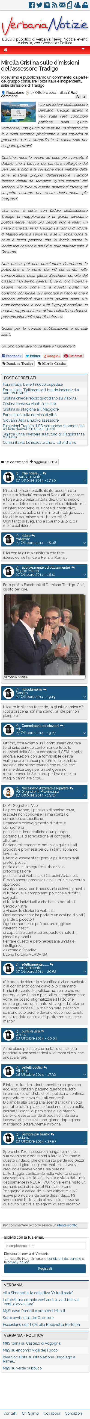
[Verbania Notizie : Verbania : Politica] (45, 35)
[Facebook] (32, 7)
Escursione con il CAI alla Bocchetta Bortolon (41, 1324)
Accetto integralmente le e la (44, 1260)
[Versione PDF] (70, 7)
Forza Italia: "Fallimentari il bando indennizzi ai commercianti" (41, 391)
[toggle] (83, 52)
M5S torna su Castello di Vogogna (31, 1343)
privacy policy (18, 1262)
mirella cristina (53, 363)
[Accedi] (85, 7)
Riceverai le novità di (26, 1253)
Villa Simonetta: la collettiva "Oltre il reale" (38, 1293)
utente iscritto (67, 1225)
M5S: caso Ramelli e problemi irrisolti (34, 1311)
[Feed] (55, 7)
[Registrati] (77, 7)
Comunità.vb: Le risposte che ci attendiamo (39, 442)
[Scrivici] (62, 7)
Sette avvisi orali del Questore (28, 1318)
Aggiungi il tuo (45, 462)
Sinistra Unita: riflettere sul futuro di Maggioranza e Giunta (44, 435)
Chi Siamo (30, 1413)
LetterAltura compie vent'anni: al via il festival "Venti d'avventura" (41, 1302)
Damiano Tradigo (19, 363)
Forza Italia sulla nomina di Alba (30, 415)
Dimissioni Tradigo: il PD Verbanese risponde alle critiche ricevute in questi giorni (43, 427)
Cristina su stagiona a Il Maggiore (31, 409)
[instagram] (47, 7)
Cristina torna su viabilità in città (29, 404)
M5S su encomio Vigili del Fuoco (30, 1350)
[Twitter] (39, 7)
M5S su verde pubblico (22, 1368)
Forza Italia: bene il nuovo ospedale (33, 384)
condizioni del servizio (64, 1258)
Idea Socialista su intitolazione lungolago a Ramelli (39, 1359)
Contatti (10, 1413)
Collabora (52, 1413)
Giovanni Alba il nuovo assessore (31, 420)
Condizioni (74, 1413)
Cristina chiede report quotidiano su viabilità (40, 398)
